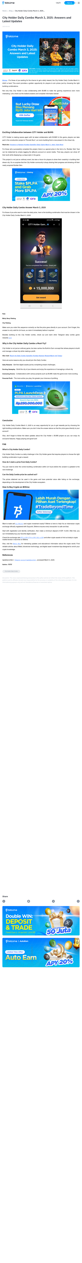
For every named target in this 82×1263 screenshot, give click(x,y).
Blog (10, 11)
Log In (58, 3)
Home (4, 11)
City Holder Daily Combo (11, 571)
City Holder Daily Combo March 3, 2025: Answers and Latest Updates (30, 11)
